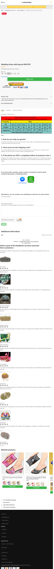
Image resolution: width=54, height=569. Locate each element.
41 (12, 73)
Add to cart (29, 79)
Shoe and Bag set (21, 10)
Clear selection (4, 76)
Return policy (5, 523)
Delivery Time (4, 96)
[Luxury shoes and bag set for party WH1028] (12, 463)
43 (18, 73)
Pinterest (4, 536)
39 (5, 73)
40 (8, 73)
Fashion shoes (27, 242)
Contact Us (4, 558)
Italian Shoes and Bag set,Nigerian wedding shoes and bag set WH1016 (36, 478)
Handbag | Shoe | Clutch (10, 10)
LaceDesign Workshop (24, 565)
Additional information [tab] (17, 110)
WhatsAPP (4, 547)
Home (2, 10)
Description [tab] (8, 110)
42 (15, 73)
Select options (12, 486)
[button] (51, 2)
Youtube (4, 532)
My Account (5, 552)
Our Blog (4, 555)
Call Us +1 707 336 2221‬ (8, 543)
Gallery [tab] (2, 110)
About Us (4, 513)
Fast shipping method (7, 103)
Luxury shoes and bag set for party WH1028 (12, 477)
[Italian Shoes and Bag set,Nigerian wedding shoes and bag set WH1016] (36, 463)
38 (2, 73)
